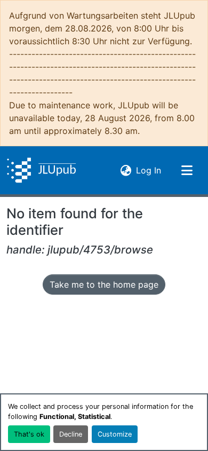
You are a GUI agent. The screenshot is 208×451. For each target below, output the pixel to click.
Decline (70, 434)
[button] (41, 170)
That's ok (29, 434)
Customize (115, 434)
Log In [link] (148, 170)
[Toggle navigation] (187, 170)
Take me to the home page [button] (104, 284)
